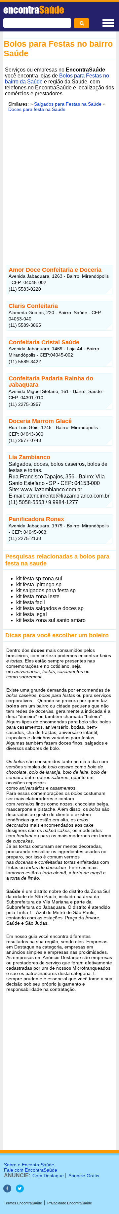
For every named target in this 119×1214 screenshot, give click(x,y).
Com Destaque (48, 1175)
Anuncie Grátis (83, 1175)
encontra (33, 9)
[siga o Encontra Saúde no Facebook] (7, 1190)
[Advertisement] (59, 187)
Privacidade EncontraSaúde (69, 1203)
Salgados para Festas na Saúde (67, 104)
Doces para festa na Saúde (36, 109)
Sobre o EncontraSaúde (29, 1164)
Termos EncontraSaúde (23, 1203)
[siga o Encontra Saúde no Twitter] (20, 1190)
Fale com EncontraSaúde (30, 1170)
